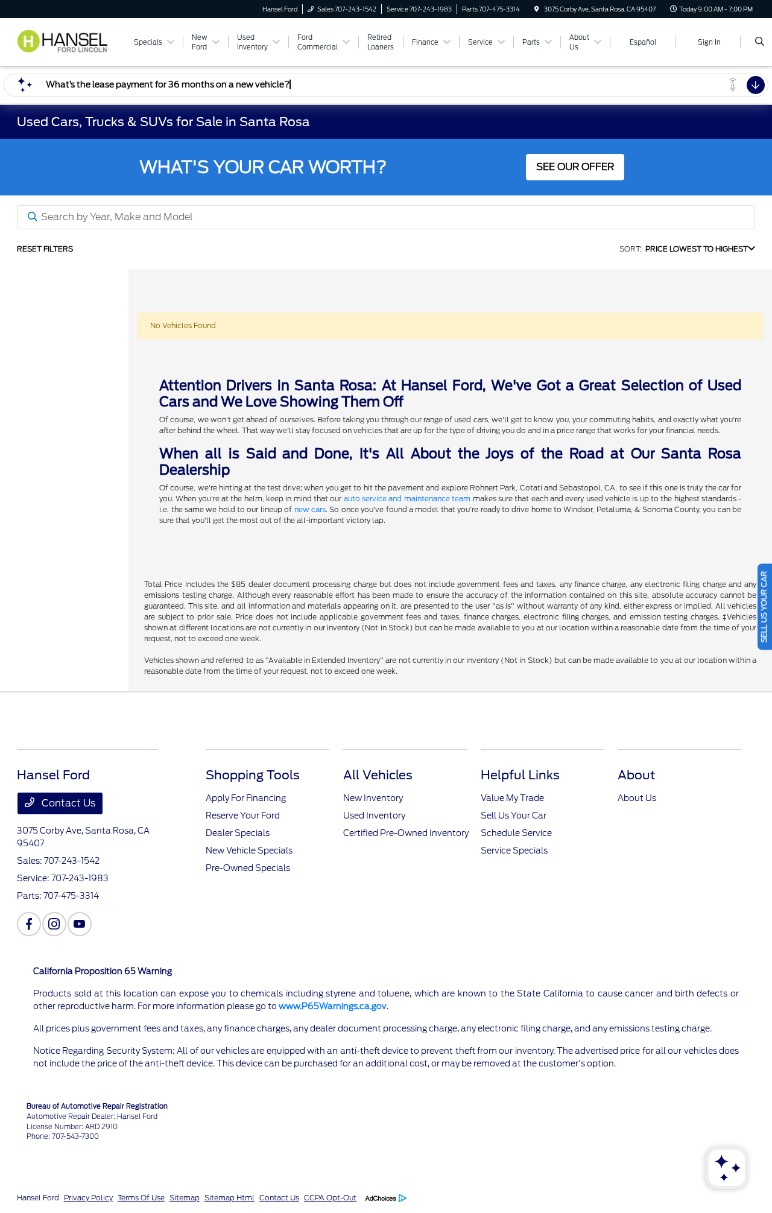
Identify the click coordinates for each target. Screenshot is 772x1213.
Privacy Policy (88, 1197)
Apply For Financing (246, 798)
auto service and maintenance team (407, 498)
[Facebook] (29, 924)
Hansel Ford (38, 1197)
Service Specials (514, 850)
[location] (536, 9)
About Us (637, 798)
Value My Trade (512, 798)
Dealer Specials (238, 833)
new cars (310, 509)
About (636, 775)
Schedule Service (516, 833)
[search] (759, 42)
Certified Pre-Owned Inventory (406, 833)
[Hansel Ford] (69, 41)
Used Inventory (374, 815)
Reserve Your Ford (243, 815)
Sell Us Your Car (513, 815)
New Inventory (373, 798)
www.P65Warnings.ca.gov (333, 1006)
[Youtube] (80, 924)
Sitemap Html (229, 1197)
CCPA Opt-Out (330, 1197)
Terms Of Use (141, 1197)
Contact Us (67, 803)
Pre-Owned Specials (248, 868)
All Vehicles (378, 775)
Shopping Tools (253, 775)
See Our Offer (575, 167)
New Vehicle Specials (249, 850)
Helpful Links (520, 775)
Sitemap (184, 1197)
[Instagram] (54, 924)
